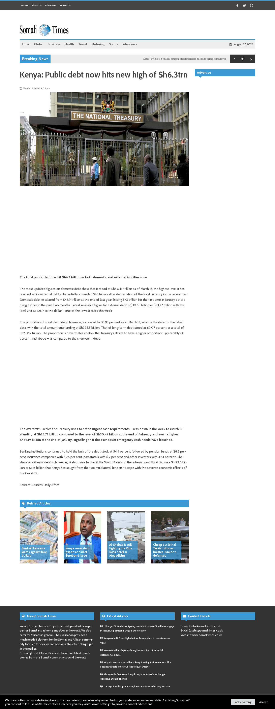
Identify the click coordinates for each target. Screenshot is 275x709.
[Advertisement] (182, 25)
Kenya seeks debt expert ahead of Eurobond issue (78, 552)
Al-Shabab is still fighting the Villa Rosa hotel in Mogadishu (120, 550)
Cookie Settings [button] (243, 702)
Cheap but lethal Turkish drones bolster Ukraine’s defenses (164, 550)
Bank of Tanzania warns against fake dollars (34, 552)
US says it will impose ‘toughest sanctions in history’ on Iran (137, 686)
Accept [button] (263, 702)
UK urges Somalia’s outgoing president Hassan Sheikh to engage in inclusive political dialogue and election (190, 58)
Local (134, 58)
